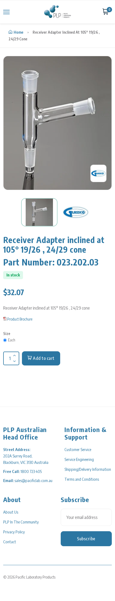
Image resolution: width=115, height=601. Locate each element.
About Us (10, 512)
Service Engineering (79, 459)
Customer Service (77, 449)
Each (11, 340)
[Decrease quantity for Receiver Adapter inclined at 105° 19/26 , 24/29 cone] (14, 357)
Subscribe (86, 538)
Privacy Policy (14, 531)
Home (18, 32)
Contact (9, 541)
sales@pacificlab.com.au (33, 480)
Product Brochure (19, 319)
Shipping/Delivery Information (87, 469)
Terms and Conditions (81, 479)
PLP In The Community (21, 521)
